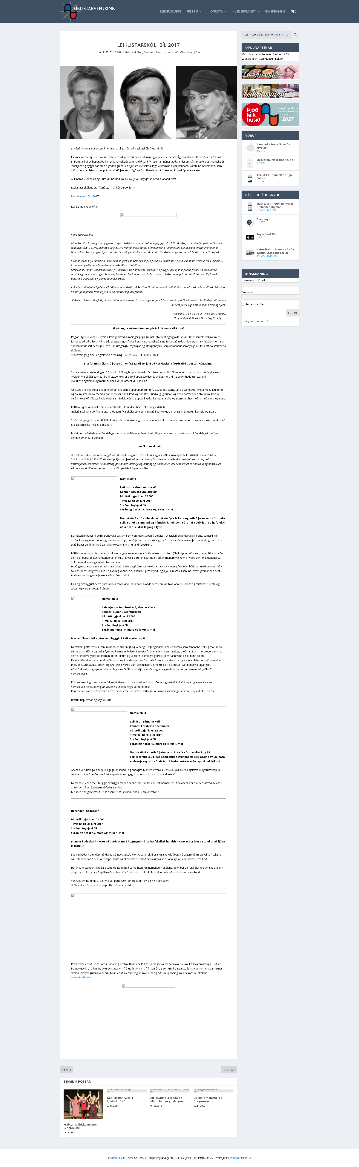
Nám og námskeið (167, 52)
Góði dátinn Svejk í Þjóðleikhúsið (120, 1099)
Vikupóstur (186, 52)
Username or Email (253, 280)
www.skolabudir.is (82, 977)
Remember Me (255, 304)
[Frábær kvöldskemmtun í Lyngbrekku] (83, 1104)
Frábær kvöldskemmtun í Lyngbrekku (81, 1126)
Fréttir (192, 11)
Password (248, 292)
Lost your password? (255, 321)
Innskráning (275, 11)
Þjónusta (215, 11)
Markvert (149, 52)
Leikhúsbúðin (170, 11)
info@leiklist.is (116, 1158)
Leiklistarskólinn (132, 52)
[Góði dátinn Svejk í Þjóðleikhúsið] (127, 1090)
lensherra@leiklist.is (239, 1158)
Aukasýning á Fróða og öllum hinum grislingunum (168, 1099)
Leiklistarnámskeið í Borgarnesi (208, 1099)
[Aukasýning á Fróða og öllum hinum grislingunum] (170, 1090)
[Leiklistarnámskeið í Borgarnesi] (213, 1090)
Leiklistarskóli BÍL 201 (84, 196)
